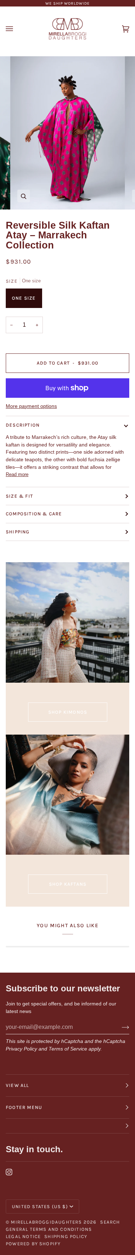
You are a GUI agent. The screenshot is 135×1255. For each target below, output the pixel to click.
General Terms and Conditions (49, 1229)
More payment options (31, 406)
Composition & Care (34, 513)
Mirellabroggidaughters (46, 1222)
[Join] (119, 1027)
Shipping (18, 531)
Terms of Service (68, 1049)
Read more (17, 474)
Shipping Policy (65, 1236)
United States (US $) (40, 1206)
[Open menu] (16, 28)
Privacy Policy (21, 1049)
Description (23, 425)
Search (110, 1222)
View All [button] (17, 1085)
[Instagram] (9, 1172)
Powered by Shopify (33, 1243)
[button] (67, 1126)
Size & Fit (19, 496)
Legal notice (23, 1236)
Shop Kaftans (67, 884)
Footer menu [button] (24, 1107)
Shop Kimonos (67, 712)
